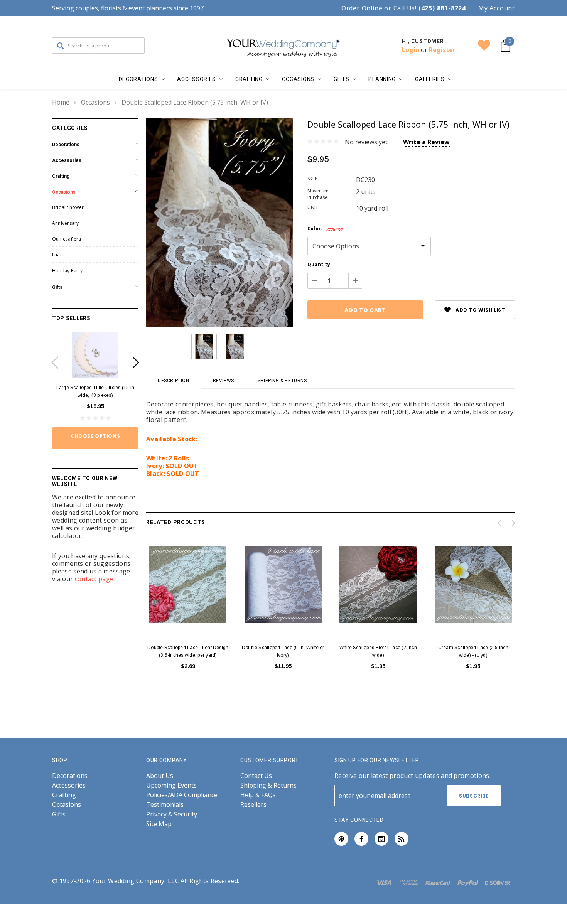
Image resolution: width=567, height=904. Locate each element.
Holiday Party (67, 270)
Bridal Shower (68, 207)
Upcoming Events (171, 785)
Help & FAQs (258, 795)
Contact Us (256, 775)
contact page (94, 579)
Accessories (66, 160)
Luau (57, 254)
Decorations (65, 144)
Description (173, 380)
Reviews (223, 380)
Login (410, 50)
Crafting (60, 176)
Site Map (159, 824)
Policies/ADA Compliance (182, 795)
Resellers (253, 804)
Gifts (57, 287)
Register (442, 50)
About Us (159, 775)
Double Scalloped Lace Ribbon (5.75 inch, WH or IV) (195, 102)
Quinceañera (66, 239)
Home (60, 102)
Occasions (95, 102)
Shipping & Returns (282, 380)
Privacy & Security (171, 814)
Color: (325, 228)
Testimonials (165, 804)
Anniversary (65, 223)
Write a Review (426, 142)
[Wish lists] (484, 45)
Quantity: (319, 264)
